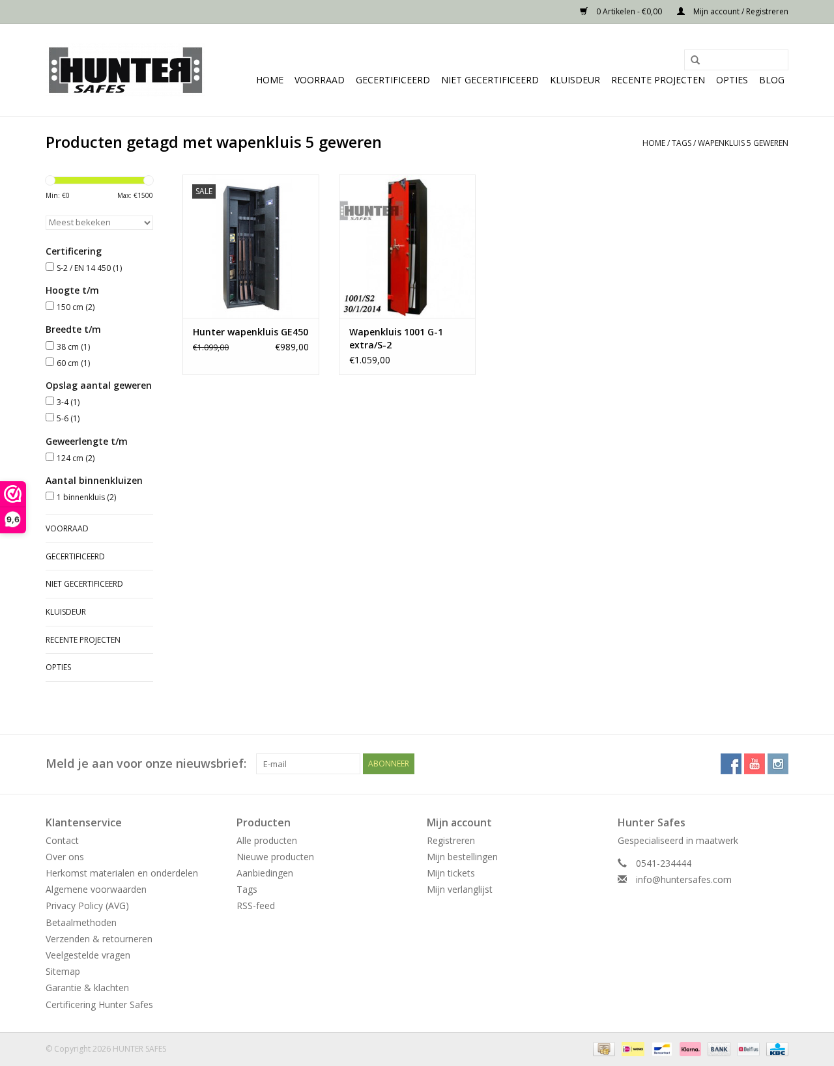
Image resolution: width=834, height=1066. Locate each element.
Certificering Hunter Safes (99, 1004)
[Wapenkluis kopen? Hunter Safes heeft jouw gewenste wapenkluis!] (125, 70)
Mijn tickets (451, 873)
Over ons (65, 856)
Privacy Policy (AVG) (87, 905)
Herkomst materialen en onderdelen (122, 873)
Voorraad (320, 80)
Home (269, 80)
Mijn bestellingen (462, 856)
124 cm (75, 458)
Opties (732, 80)
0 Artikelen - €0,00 (629, 11)
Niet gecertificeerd (490, 80)
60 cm (73, 363)
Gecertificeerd (393, 80)
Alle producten (267, 840)
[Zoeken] (690, 60)
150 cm (75, 307)
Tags (681, 142)
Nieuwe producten (275, 856)
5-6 (68, 418)
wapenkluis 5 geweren (743, 142)
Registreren (451, 840)
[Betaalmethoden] (602, 1048)
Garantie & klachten (87, 987)
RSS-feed (256, 905)
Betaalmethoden (81, 922)
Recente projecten (658, 80)
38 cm (73, 346)
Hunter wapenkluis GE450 (250, 332)
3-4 (68, 402)
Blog (771, 80)
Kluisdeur (575, 80)
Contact (62, 840)
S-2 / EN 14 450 (89, 268)
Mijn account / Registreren (739, 11)
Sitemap (63, 971)
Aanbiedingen (265, 873)
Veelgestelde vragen (88, 955)
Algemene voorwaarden (96, 889)
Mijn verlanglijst (460, 889)
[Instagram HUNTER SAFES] (778, 763)
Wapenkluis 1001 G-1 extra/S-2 (396, 338)
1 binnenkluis (86, 497)
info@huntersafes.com (684, 879)
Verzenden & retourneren (99, 939)
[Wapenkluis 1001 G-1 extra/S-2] (407, 246)
